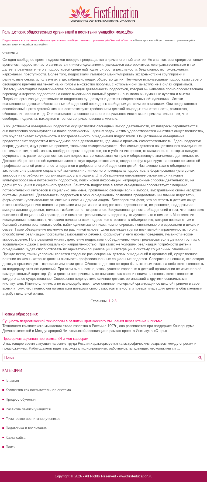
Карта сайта (15, 438)
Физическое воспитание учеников (33, 419)
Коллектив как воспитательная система (38, 390)
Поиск (10, 447)
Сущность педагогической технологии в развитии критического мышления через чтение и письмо (82, 321)
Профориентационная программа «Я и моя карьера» (45, 339)
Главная (12, 380)
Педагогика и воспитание (19, 40)
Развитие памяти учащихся (28, 409)
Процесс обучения (21, 399)
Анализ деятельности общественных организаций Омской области (86, 40)
